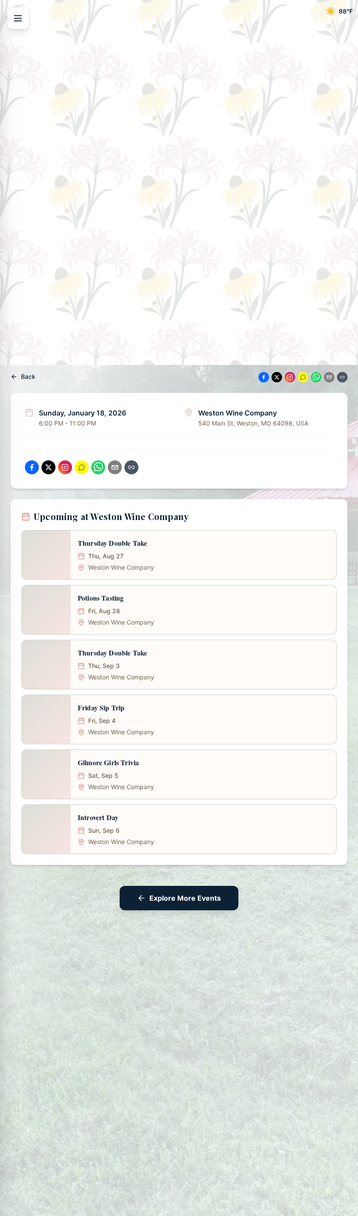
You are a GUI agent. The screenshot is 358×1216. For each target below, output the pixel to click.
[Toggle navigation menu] (18, 18)
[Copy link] (342, 377)
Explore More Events (185, 898)
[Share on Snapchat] (303, 377)
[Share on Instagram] (290, 377)
